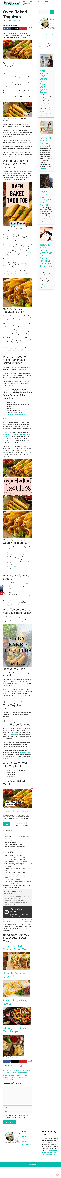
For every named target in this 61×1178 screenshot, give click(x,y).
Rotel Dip (10, 553)
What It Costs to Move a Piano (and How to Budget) (45, 198)
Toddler (5, 1074)
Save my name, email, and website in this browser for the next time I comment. (17, 1116)
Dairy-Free (10, 1070)
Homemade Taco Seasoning (16, 414)
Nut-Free (15, 1072)
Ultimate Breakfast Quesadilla (14, 975)
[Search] (52, 12)
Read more (47, 115)
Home (24, 1)
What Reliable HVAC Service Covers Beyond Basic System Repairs (44, 81)
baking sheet (14, 734)
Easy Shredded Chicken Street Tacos (16, 948)
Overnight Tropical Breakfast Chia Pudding (16, 1075)
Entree (23, 1070)
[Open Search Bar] (23, 5)
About (31, 1)
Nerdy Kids (9, 1072)
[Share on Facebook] (1, 587)
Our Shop (38, 1)
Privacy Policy (27, 3)
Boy (6, 1070)
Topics (46, 1)
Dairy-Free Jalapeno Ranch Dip (17, 555)
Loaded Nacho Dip (13, 565)
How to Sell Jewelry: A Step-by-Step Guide (45, 142)
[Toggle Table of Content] (20, 1065)
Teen (28, 1072)
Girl (27, 1070)
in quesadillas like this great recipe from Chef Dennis (16, 434)
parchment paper (24, 752)
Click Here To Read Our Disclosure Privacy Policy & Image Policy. (49, 1152)
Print (7, 824)
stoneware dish (15, 367)
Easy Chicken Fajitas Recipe (16, 1002)
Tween (9, 1074)
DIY (15, 1070)
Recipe (25, 1072)
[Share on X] (1, 590)
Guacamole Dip (11, 567)
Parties (20, 1072)
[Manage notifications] (57, 1175)
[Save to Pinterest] (1, 593)
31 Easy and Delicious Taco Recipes (16, 1029)
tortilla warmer (26, 381)
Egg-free (18, 1070)
